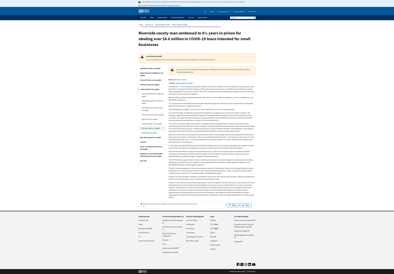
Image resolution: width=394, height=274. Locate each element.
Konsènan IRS (143, 220)
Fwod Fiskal (190, 233)
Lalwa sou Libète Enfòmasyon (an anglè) (151, 148)
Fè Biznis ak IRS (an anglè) (149, 85)
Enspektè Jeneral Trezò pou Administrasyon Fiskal (244, 225)
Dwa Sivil (143, 161)
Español (213, 220)
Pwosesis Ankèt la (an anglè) (152, 124)
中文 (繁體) (214, 228)
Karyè (141, 224)
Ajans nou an (149, 25)
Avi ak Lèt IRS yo (192, 220)
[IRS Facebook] (238, 264)
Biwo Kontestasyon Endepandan (169, 234)
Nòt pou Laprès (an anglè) (179, 25)
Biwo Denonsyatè (192, 241)
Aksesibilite (251, 272)
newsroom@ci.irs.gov (183, 83)
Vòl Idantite (190, 224)
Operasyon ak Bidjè (145, 228)
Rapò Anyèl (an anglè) (149, 133)
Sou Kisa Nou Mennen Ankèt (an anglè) (153, 95)
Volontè (143, 142)
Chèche (254, 17)
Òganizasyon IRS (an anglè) (150, 68)
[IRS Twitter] (241, 264)
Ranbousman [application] (162, 17)
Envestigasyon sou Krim (194, 237)
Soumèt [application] (143, 17)
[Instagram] (245, 264)
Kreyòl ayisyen (222, 12)
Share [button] (234, 205)
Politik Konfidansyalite (237, 272)
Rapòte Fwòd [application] (202, 17)
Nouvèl (212, 12)
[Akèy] (144, 10)
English (212, 249)
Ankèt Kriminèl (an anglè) (162, 25)
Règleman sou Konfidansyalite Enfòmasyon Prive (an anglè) (151, 155)
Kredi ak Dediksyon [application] (177, 17)
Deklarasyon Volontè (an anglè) (153, 115)
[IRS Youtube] (253, 264)
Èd (205, 12)
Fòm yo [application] (191, 17)
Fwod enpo (190, 228)
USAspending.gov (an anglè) (244, 235)
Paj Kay (141, 25)
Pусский (213, 237)
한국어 (212, 233)
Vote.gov (237, 242)
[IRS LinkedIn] (249, 264)
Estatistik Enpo (144, 233)
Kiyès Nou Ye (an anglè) (150, 119)
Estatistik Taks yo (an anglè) (150, 80)
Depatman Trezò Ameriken (243, 220)
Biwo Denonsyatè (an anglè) (150, 137)
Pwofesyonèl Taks (238, 12)
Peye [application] (152, 17)
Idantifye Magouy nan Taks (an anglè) (152, 102)
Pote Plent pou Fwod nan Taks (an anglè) (152, 109)
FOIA (164, 244)
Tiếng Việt (213, 241)
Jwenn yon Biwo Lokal (146, 241)
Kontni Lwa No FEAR (169, 248)
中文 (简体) (214, 224)
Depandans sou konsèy (170, 252)
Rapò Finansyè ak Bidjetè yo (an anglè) (151, 74)
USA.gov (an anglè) (240, 231)
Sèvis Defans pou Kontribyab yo (172, 228)
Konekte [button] (251, 12)
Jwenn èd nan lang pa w (184, 72)
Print (247, 205)
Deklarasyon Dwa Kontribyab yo (172, 221)
